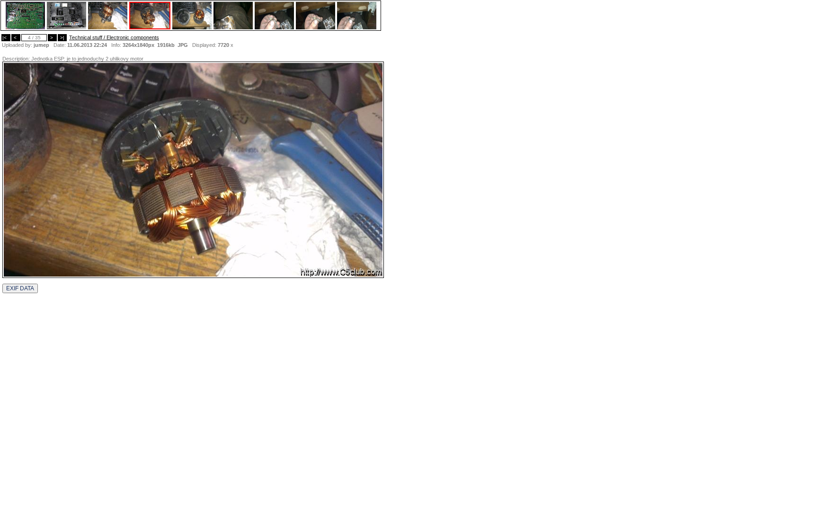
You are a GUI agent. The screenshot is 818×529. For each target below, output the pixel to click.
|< (5, 37)
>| (62, 37)
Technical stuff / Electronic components (114, 37)
